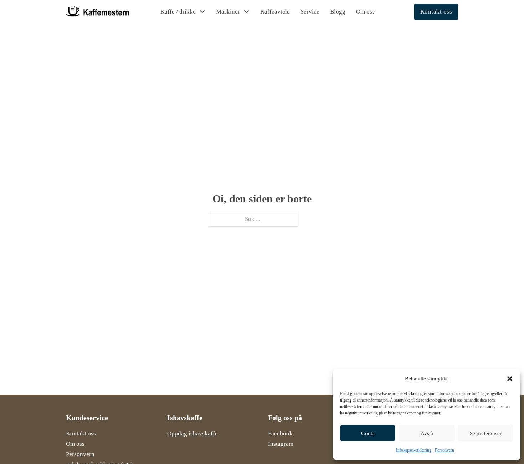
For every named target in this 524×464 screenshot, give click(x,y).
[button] (509, 378)
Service (309, 11)
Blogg (337, 11)
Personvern (444, 450)
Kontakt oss (436, 11)
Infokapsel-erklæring (413, 450)
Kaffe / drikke (178, 11)
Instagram (280, 443)
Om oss (365, 11)
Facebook (280, 433)
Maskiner (228, 11)
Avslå (427, 433)
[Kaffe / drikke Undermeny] (202, 12)
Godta (368, 433)
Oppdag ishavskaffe (192, 433)
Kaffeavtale (275, 11)
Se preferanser (486, 433)
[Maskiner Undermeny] (246, 12)
